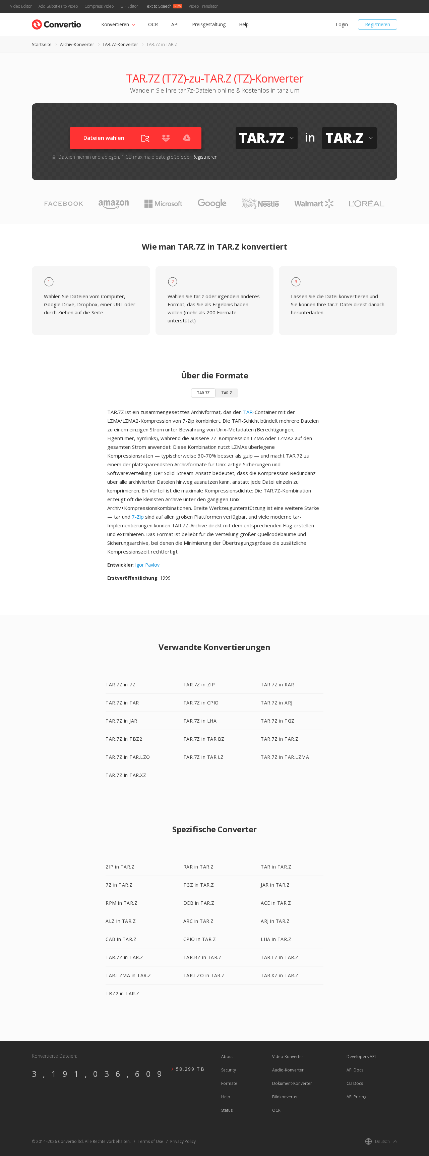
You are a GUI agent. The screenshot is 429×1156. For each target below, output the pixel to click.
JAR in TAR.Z (275, 885)
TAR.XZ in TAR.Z (280, 975)
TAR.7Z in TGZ (278, 721)
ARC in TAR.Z (198, 921)
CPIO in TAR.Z (199, 939)
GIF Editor (129, 6)
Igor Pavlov (147, 565)
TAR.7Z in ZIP (199, 684)
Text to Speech (158, 6)
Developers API (361, 1056)
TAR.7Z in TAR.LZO (128, 757)
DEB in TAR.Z (198, 903)
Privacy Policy (183, 1141)
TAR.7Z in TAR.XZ (126, 775)
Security (228, 1070)
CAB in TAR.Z (121, 939)
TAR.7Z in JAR (121, 721)
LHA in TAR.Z (276, 939)
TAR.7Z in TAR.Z (280, 739)
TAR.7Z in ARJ (277, 702)
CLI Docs (355, 1083)
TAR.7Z (203, 392)
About (227, 1056)
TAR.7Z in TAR (122, 702)
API (175, 24)
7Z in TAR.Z (119, 885)
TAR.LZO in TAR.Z (204, 975)
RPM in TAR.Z (121, 903)
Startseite (42, 44)
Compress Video (99, 6)
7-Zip (138, 516)
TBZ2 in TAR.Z (122, 993)
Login (342, 24)
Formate (229, 1083)
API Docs (355, 1070)
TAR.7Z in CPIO (201, 702)
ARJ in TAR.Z (275, 921)
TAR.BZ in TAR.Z (202, 957)
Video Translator (203, 6)
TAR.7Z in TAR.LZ (203, 757)
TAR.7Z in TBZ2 (124, 739)
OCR (153, 24)
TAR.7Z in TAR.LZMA (285, 757)
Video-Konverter (287, 1056)
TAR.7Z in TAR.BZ (204, 739)
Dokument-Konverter (292, 1083)
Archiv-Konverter (77, 44)
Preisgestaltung (209, 24)
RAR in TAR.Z (198, 866)
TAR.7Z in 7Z (120, 684)
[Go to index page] (56, 23)
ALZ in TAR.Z (121, 921)
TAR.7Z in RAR (277, 684)
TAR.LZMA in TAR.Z (128, 975)
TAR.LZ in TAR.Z (280, 957)
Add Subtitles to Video (58, 6)
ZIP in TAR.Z (120, 866)
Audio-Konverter (288, 1070)
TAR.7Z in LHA (200, 721)
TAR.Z (226, 392)
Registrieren (377, 24)
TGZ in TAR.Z (198, 885)
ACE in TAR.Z (276, 903)
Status (227, 1110)
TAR (248, 412)
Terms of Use (150, 1141)
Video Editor (21, 6)
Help (244, 24)
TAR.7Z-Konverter (120, 44)
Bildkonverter (285, 1097)
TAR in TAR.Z (276, 866)
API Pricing (356, 1097)
